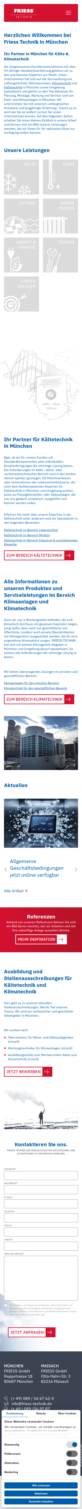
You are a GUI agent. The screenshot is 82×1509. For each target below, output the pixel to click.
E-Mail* (8, 1197)
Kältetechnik (13, 87)
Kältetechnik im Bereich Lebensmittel (31, 530)
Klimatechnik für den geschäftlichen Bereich (35, 688)
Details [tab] (41, 1413)
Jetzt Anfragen (27, 1332)
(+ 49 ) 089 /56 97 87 (30, 1408)
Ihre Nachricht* (14, 1253)
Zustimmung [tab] (14, 1413)
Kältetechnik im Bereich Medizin (27, 535)
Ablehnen (41, 1493)
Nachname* (11, 1183)
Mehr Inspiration (36, 939)
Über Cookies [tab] (67, 1413)
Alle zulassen (41, 1485)
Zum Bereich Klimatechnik (34, 699)
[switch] (72, 1454)
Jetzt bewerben (23, 1071)
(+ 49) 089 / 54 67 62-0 (32, 1398)
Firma (8, 1225)
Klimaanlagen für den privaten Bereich (32, 683)
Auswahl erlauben (41, 1501)
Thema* (8, 1239)
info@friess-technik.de (32, 1403)
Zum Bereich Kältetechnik (34, 555)
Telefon (9, 1211)
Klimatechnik (61, 83)
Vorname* (10, 1169)
